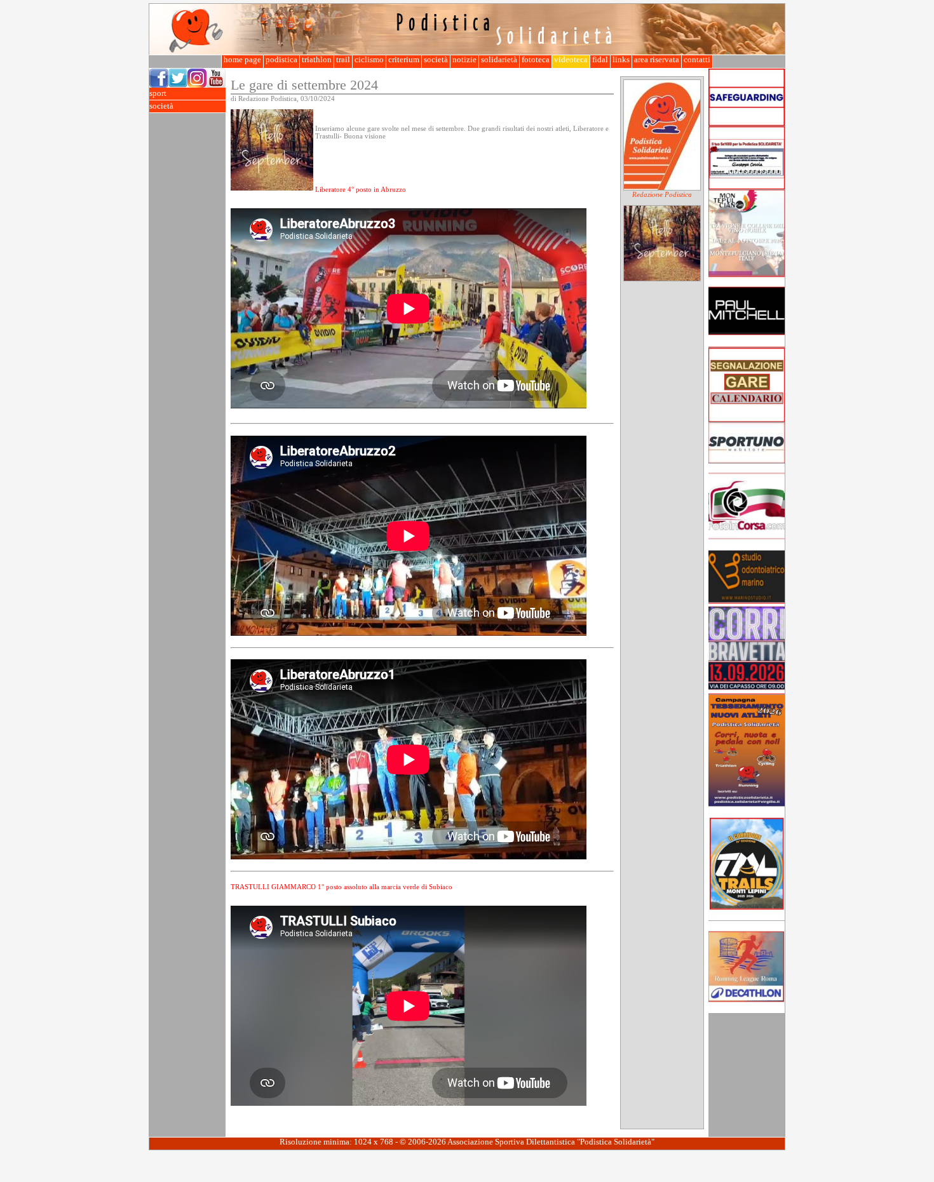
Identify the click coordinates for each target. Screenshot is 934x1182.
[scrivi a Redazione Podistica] (662, 188)
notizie (464, 59)
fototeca (536, 59)
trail (343, 59)
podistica (281, 59)
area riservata (656, 59)
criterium (403, 59)
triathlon (317, 59)
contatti (697, 59)
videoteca (571, 59)
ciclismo (369, 59)
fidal (600, 59)
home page (242, 59)
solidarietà (499, 59)
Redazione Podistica (662, 194)
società (436, 59)
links (621, 59)
